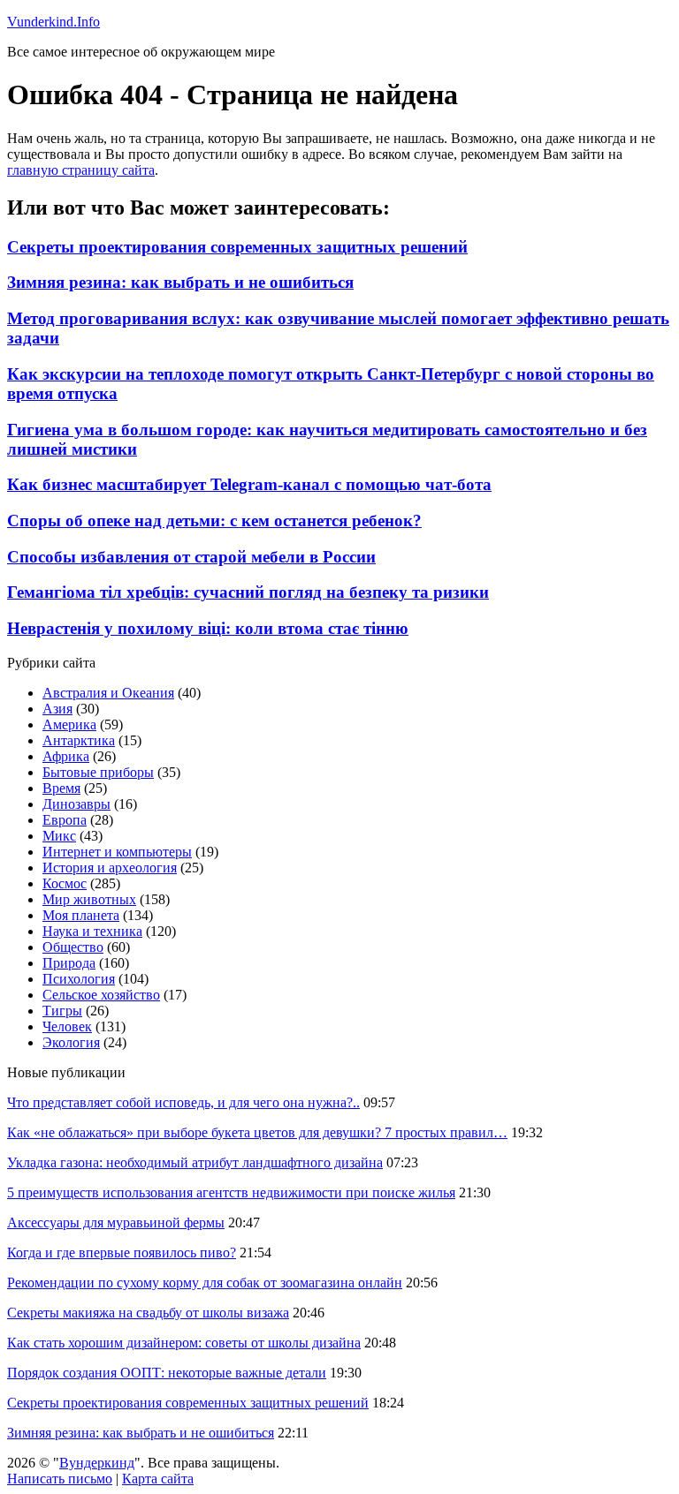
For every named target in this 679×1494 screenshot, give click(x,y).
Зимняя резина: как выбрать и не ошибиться (180, 282)
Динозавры (76, 803)
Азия (57, 708)
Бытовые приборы (98, 772)
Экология (71, 1042)
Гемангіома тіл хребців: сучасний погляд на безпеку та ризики (248, 592)
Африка (65, 756)
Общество (72, 946)
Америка (69, 724)
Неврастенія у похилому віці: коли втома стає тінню (207, 628)
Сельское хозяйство (101, 994)
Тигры (62, 1010)
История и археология (109, 867)
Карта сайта (158, 1478)
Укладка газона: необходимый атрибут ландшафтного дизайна (195, 1162)
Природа (68, 962)
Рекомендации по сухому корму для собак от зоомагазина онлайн (204, 1282)
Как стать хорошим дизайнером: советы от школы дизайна (184, 1342)
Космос (64, 883)
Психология (78, 978)
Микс (59, 835)
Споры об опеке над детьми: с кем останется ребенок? (214, 520)
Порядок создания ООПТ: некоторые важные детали (166, 1372)
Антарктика (78, 740)
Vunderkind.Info (53, 21)
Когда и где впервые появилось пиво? (121, 1252)
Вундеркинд (96, 1462)
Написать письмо (59, 1478)
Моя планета (80, 915)
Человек (67, 1026)
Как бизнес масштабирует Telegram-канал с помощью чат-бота (249, 484)
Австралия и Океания (108, 692)
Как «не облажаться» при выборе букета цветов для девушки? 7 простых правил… (257, 1132)
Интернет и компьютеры (117, 851)
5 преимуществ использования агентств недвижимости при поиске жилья (231, 1192)
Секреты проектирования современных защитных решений (237, 247)
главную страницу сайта (81, 169)
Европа (64, 819)
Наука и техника (92, 931)
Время (61, 788)
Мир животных (89, 899)
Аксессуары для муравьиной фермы (116, 1222)
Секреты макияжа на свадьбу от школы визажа (148, 1312)
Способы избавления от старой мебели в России (191, 556)
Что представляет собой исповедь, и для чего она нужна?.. (183, 1102)
